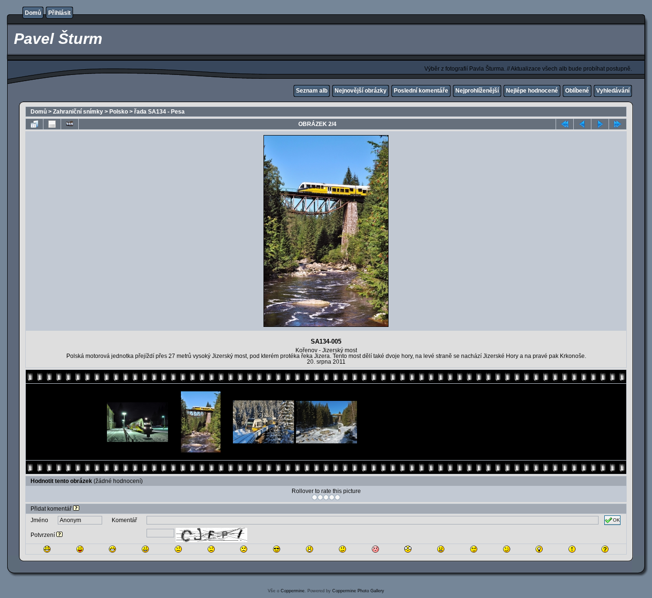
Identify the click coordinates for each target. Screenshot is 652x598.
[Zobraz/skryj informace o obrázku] (52, 124)
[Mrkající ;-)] (506, 549)
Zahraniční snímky (78, 111)
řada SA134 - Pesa (159, 111)
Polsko (118, 111)
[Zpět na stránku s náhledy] (34, 124)
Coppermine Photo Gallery (358, 590)
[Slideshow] (69, 124)
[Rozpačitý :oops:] (375, 549)
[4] (332, 497)
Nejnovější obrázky (361, 90)
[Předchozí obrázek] (582, 124)
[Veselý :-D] (112, 549)
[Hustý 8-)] (276, 549)
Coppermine (293, 590)
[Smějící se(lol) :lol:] (47, 549)
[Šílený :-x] (440, 549)
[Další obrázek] (600, 124)
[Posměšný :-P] (80, 549)
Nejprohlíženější (477, 90)
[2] (320, 497)
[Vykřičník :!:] (572, 549)
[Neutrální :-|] (178, 549)
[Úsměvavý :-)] (145, 549)
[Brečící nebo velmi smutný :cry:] (243, 549)
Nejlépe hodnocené (532, 90)
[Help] (76, 508)
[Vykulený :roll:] (473, 549)
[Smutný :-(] (211, 549)
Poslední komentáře (421, 90)
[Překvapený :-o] (309, 549)
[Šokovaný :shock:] (407, 549)
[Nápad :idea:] (539, 549)
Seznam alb (311, 90)
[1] (314, 497)
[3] (326, 497)
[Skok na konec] (617, 124)
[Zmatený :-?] (342, 549)
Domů (33, 13)
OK (616, 520)
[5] (337, 497)
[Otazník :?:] (605, 549)
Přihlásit (59, 13)
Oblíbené (577, 90)
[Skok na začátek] (564, 124)
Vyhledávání (613, 90)
